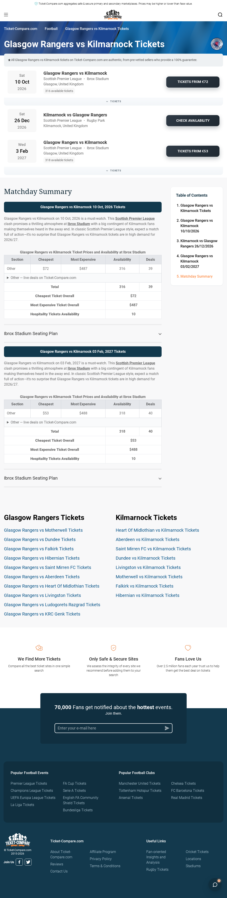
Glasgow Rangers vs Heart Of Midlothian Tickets (51, 586)
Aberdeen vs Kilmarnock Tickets (147, 539)
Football (51, 29)
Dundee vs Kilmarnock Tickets (145, 558)
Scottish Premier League (135, 218)
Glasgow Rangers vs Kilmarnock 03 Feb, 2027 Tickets (83, 351)
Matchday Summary (196, 276)
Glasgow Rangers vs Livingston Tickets (42, 595)
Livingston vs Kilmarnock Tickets (148, 567)
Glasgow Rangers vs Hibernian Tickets (42, 558)
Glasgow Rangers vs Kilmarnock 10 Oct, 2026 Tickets (82, 207)
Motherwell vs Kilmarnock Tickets (149, 576)
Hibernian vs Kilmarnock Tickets (147, 595)
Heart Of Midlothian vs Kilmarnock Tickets (157, 530)
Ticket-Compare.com (20, 29)
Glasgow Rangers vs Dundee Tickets (40, 539)
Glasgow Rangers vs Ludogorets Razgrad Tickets (52, 604)
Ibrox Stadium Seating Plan (31, 333)
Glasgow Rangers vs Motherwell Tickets (43, 530)
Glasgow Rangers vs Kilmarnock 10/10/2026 (196, 225)
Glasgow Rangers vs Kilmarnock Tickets (196, 208)
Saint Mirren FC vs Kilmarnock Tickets (153, 548)
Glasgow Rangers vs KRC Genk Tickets (42, 614)
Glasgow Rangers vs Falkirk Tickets (39, 548)
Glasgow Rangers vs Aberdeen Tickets (42, 576)
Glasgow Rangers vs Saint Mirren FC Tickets (47, 567)
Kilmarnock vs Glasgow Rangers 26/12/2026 (198, 243)
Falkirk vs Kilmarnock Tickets (144, 586)
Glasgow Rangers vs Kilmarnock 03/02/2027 (196, 261)
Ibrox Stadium (79, 224)
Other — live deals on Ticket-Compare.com (43, 278)
